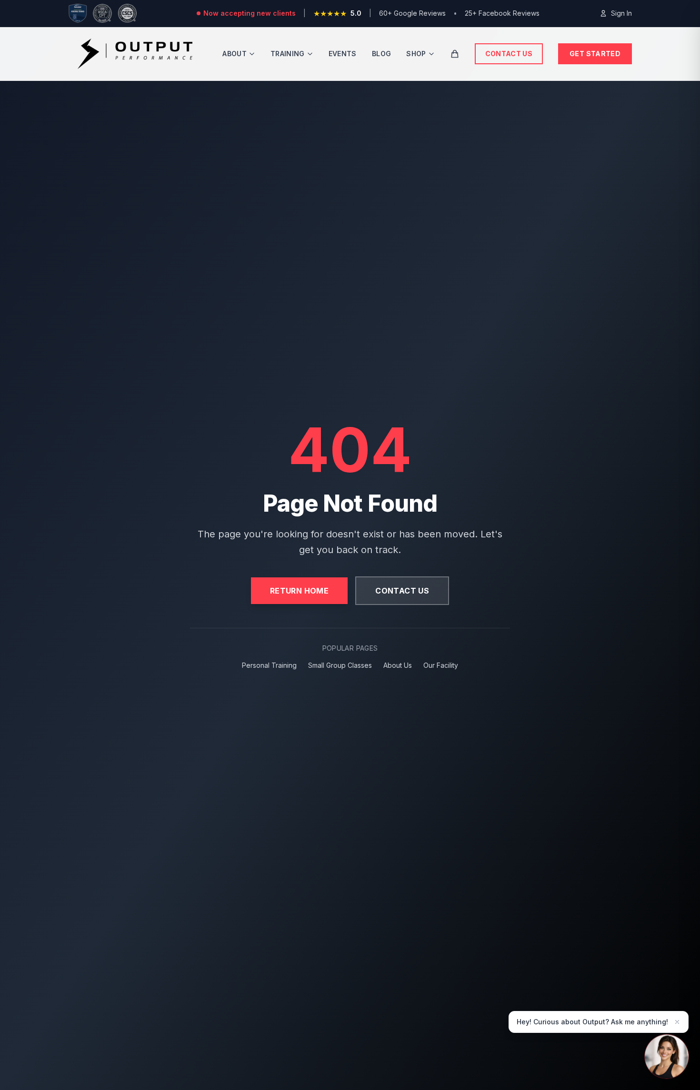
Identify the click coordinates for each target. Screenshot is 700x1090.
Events (343, 54)
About (234, 54)
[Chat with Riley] (667, 1057)
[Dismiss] (677, 1022)
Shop (416, 54)
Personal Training (269, 665)
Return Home (299, 590)
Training (287, 54)
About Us (397, 665)
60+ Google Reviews (412, 13)
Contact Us (509, 54)
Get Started (595, 54)
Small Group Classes (340, 665)
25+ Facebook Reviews (502, 13)
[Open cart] (455, 54)
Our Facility (440, 665)
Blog (381, 54)
